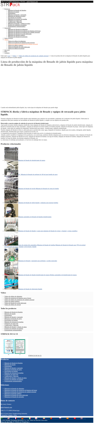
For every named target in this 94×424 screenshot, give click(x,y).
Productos (7, 9)
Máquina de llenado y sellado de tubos (19, 23)
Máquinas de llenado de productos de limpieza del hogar (24, 31)
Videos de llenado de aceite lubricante (19, 47)
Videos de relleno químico (15, 45)
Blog (5, 51)
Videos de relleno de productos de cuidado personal (23, 44)
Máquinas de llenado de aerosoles (17, 36)
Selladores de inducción (15, 20)
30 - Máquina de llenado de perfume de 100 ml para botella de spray (38, 174)
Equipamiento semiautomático (16, 26)
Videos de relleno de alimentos (17, 41)
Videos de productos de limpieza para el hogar (21, 42)
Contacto (7, 53)
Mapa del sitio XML (6, 422)
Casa (8, 56)
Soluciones (7, 28)
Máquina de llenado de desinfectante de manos (31, 160)
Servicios (7, 50)
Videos (6, 39)
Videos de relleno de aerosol (16, 48)
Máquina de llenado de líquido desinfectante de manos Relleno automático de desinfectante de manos (47, 275)
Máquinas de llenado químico (16, 35)
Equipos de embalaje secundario (17, 25)
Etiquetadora (11, 13)
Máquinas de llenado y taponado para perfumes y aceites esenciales (37, 261)
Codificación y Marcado (15, 22)
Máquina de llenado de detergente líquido (30, 289)
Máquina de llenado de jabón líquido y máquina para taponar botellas (38, 202)
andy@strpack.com (32, 1)
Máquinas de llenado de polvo (16, 16)
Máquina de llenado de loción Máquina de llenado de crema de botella (38, 188)
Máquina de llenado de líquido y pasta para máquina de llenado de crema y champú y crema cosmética (47, 231)
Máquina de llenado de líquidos (17, 10)
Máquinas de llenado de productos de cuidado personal (24, 32)
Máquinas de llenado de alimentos (18, 29)
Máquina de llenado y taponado (17, 14)
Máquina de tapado (13, 12)
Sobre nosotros (8, 38)
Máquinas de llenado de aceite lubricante (19, 34)
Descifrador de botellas (14, 17)
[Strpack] (10, 6)
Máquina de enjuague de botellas (17, 19)
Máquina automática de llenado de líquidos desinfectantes (34, 217)
